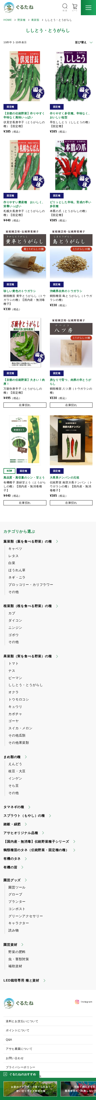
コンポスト (17, 909)
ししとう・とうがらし (25, 685)
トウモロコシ (18, 699)
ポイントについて (18, 1030)
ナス (11, 670)
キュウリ (15, 706)
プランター (17, 901)
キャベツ (15, 548)
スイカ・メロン (20, 728)
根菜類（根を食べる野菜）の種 (27, 606)
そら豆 (13, 785)
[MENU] (88, 7)
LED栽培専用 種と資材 (21, 980)
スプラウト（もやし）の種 (24, 815)
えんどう (15, 764)
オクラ (13, 692)
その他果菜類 (18, 742)
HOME (7, 19)
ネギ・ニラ (17, 577)
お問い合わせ (15, 1058)
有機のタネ (12, 858)
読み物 (13, 930)
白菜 (11, 563)
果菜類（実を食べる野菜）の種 (27, 656)
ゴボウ (13, 635)
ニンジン (15, 627)
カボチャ (15, 714)
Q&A (9, 1039)
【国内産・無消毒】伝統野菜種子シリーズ (36, 841)
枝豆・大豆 (17, 771)
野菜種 (21, 19)
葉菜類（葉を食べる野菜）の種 (27, 541)
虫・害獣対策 (18, 959)
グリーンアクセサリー (25, 916)
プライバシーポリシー (20, 1067)
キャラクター (18, 923)
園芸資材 (10, 944)
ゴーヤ (13, 721)
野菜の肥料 (17, 952)
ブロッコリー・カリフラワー (30, 584)
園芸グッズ (12, 880)
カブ (11, 613)
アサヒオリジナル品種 (20, 833)
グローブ (15, 894)
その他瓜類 (17, 735)
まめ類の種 (12, 757)
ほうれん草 (17, 570)
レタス (13, 556)
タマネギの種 (13, 807)
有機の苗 (10, 867)
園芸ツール (17, 887)
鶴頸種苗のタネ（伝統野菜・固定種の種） (36, 850)
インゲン (15, 778)
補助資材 (15, 966)
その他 (13, 592)
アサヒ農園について (19, 1048)
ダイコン (15, 620)
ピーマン (15, 678)
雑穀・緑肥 (12, 824)
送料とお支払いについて (22, 1021)
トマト (13, 663)
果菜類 (35, 19)
